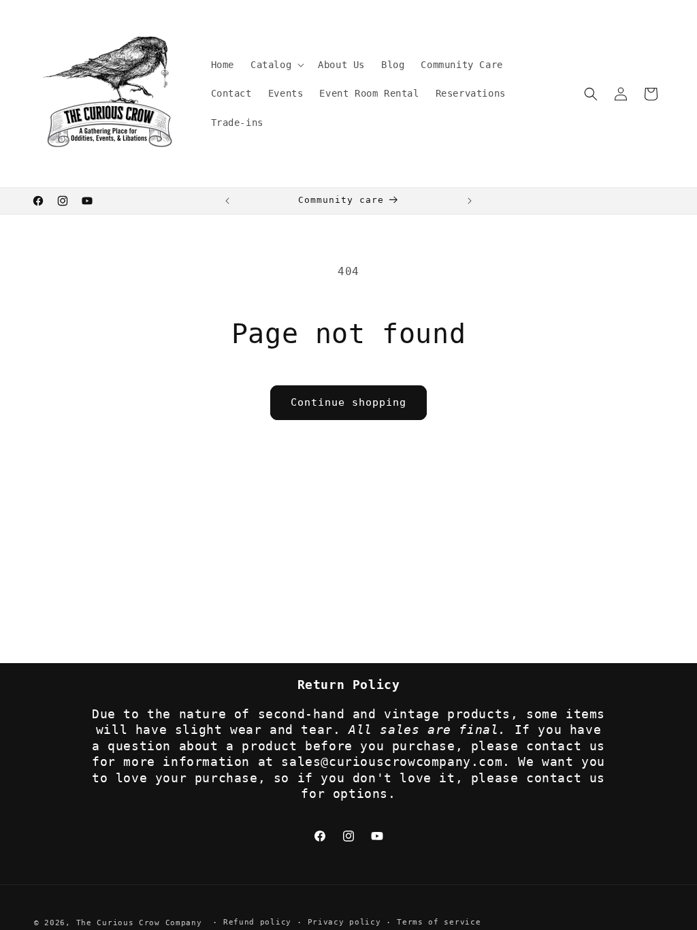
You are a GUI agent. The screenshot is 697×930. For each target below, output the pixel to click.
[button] (276, 64)
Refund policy (257, 922)
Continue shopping (348, 402)
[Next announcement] (470, 201)
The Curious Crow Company (139, 922)
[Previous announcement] (227, 201)
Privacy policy (344, 922)
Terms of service (439, 922)
